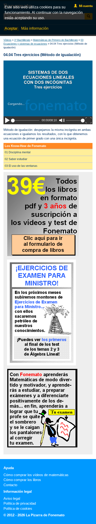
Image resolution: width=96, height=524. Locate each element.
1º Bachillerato (22, 40)
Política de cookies (17, 508)
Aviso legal (11, 498)
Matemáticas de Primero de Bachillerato (55, 40)
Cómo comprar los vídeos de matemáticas (36, 475)
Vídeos (7, 40)
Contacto (10, 485)
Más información (34, 28)
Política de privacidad (19, 503)
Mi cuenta (85, 6)
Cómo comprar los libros (22, 480)
